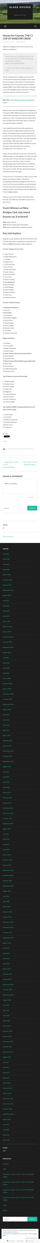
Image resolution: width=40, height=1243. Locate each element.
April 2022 (6, 787)
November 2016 (8, 1104)
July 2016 (6, 1124)
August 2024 (7, 652)
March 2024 (7, 678)
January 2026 (7, 585)
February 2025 (7, 626)
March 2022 (7, 792)
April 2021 (6, 849)
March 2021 (7, 855)
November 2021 (8, 813)
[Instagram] (5, 1151)
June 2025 (6, 606)
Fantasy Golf (10, 449)
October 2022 (7, 756)
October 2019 (7, 932)
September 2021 (8, 823)
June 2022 (6, 777)
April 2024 (6, 673)
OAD (4, 1169)
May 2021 (6, 844)
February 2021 (7, 860)
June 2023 (6, 720)
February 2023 (7, 740)
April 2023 (6, 730)
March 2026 (7, 574)
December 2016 (8, 1098)
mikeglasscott (21, 42)
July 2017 (6, 1062)
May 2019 (6, 958)
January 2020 (7, 917)
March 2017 (7, 1083)
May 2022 (6, 782)
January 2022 (7, 803)
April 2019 (6, 963)
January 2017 (7, 1093)
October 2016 (7, 1109)
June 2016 (6, 1129)
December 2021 (8, 808)
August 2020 (7, 891)
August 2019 (7, 943)
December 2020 (8, 870)
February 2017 (7, 1088)
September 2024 (8, 647)
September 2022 (8, 761)
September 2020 (8, 886)
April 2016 (6, 1140)
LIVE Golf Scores (8, 536)
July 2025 (6, 600)
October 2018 (7, 989)
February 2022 (7, 798)
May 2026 (6, 564)
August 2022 (7, 766)
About (5, 1210)
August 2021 (7, 829)
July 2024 (6, 657)
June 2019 (6, 953)
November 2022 (8, 751)
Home (5, 1205)
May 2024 (6, 668)
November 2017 (8, 1041)
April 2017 (6, 1078)
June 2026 (6, 559)
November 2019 (8, 927)
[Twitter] (3, 1151)
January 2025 (7, 632)
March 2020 (7, 906)
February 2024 (7, 683)
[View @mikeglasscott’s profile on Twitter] (3, 528)
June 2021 (6, 839)
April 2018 (6, 1021)
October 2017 (7, 1046)
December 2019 (8, 922)
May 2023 (6, 725)
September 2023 (8, 704)
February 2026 (7, 580)
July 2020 (6, 896)
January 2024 (7, 689)
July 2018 (6, 1005)
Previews (17, 449)
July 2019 (6, 948)
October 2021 (7, 818)
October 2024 (7, 642)
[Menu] (5, 26)
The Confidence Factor (27, 449)
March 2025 (7, 621)
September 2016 (8, 1114)
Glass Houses (20, 7)
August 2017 (7, 1057)
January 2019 (7, 979)
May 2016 (6, 1135)
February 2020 (7, 912)
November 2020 (8, 875)
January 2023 (7, 746)
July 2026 (6, 554)
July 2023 (6, 715)
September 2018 (8, 995)
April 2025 (6, 616)
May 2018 (6, 1015)
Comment (31, 497)
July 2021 (6, 834)
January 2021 (7, 865)
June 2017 (6, 1067)
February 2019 (7, 974)
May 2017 (6, 1072)
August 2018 (7, 1000)
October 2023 (7, 699)
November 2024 (8, 637)
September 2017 (8, 1052)
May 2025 (6, 611)
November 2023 (8, 694)
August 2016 (7, 1119)
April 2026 (6, 569)
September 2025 (8, 590)
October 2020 (7, 881)
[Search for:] (20, 508)
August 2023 (7, 709)
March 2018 (7, 1026)
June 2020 (6, 901)
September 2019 (8, 938)
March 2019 (7, 969)
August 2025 (7, 595)
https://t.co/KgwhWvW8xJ (14, 63)
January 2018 (7, 1036)
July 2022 (6, 772)
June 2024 (6, 663)
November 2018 (8, 984)
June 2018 (6, 1010)
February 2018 (7, 1031)
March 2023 (7, 735)
